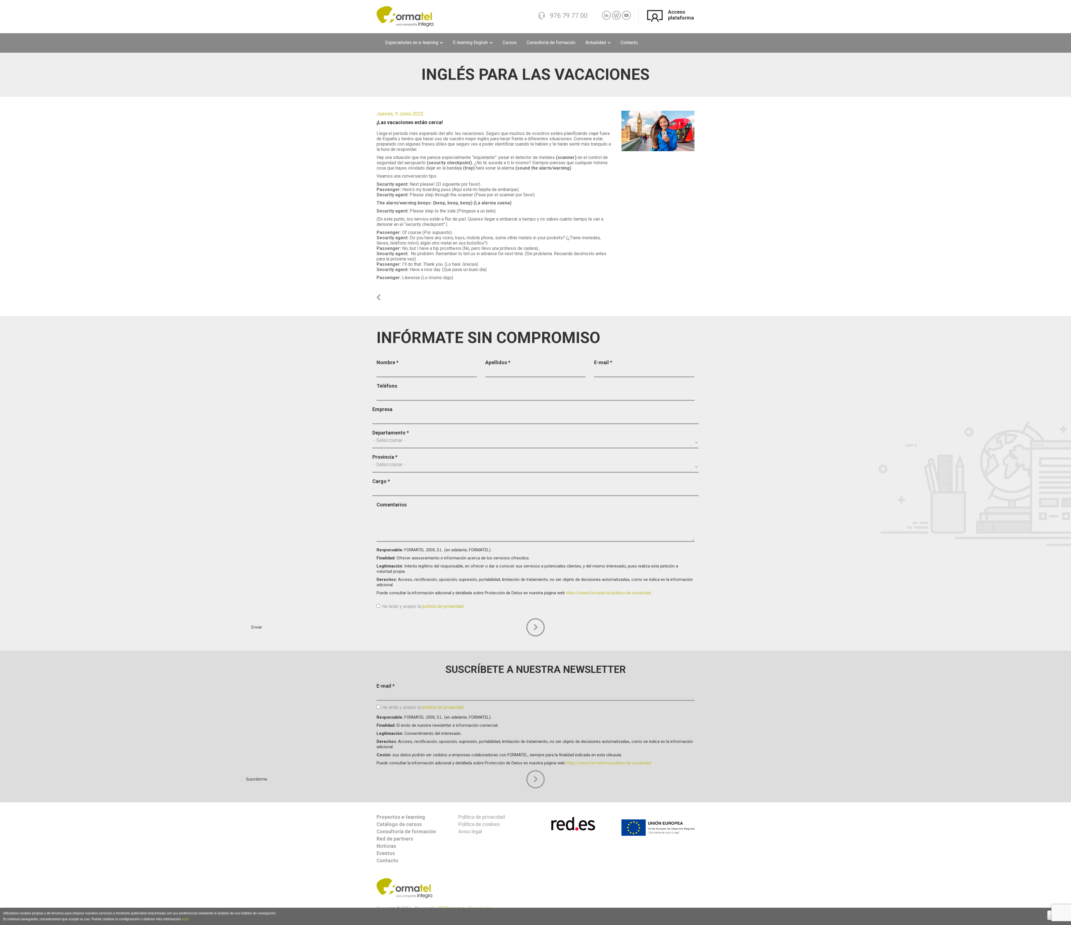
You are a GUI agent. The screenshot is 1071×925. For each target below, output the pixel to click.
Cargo (381, 481)
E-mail (603, 362)
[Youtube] (626, 13)
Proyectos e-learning (401, 817)
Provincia (384, 457)
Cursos (510, 42)
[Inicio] (405, 16)
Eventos (386, 853)
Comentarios (392, 505)
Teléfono (387, 386)
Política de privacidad (481, 817)
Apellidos (497, 362)
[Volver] (379, 297)
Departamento (390, 433)
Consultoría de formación (551, 42)
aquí (185, 919)
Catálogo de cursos (399, 824)
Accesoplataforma (681, 15)
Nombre (388, 362)
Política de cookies (479, 824)
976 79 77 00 (568, 15)
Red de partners (395, 839)
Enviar (535, 627)
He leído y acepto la (423, 606)
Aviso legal (470, 831)
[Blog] (616, 13)
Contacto (629, 42)
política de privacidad (443, 606)
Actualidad (596, 42)
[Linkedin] (606, 13)
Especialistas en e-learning (412, 42)
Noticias (386, 846)
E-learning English (471, 42)
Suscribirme (535, 779)
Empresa (382, 409)
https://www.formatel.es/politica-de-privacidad (608, 592)
